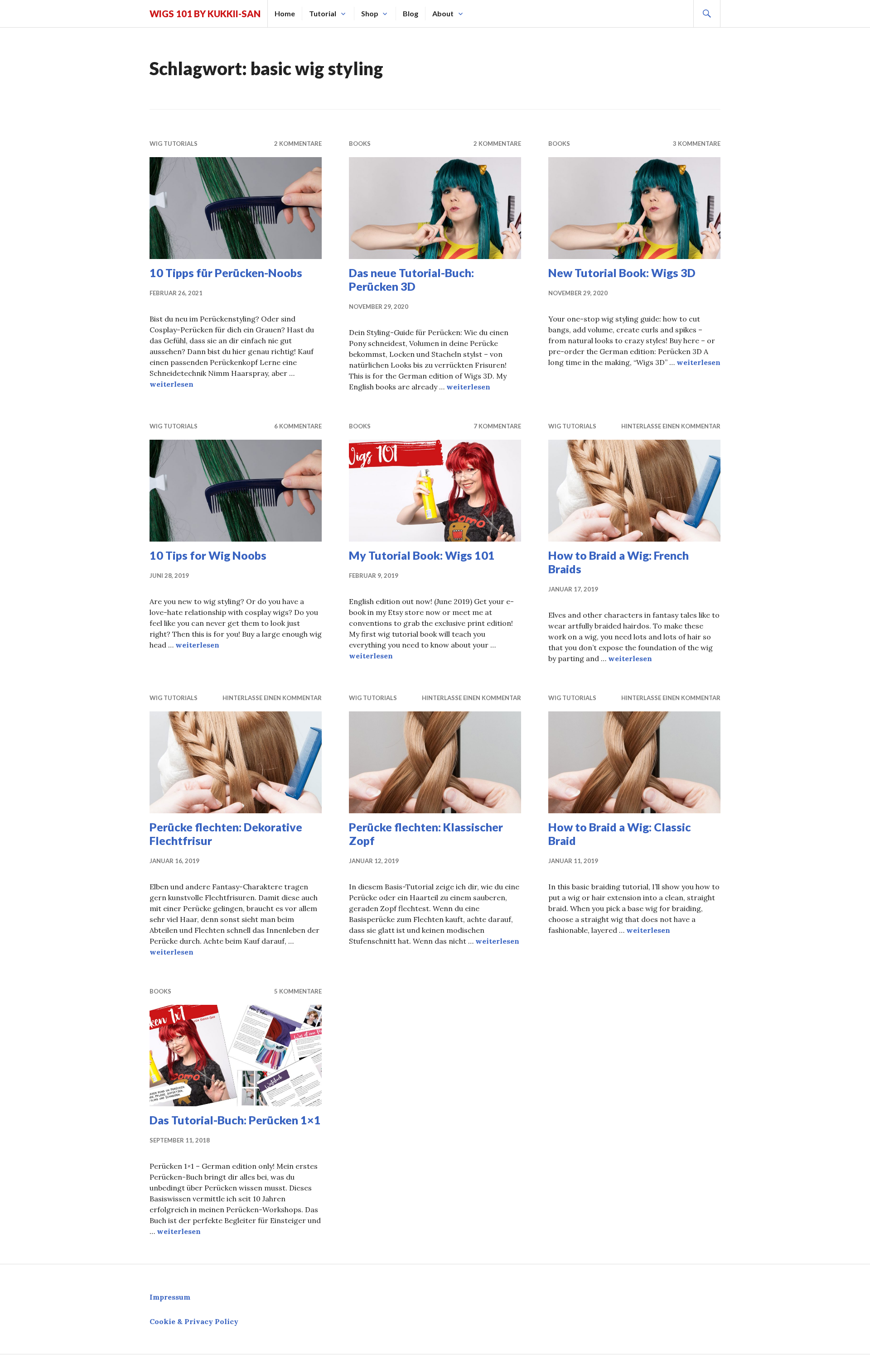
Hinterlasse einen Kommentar (670, 426)
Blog (410, 13)
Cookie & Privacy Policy (194, 1321)
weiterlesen (171, 384)
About (443, 13)
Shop (369, 13)
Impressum (170, 1296)
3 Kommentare (696, 143)
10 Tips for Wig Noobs (208, 555)
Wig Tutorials (174, 143)
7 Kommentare (497, 426)
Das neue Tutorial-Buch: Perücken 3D (411, 279)
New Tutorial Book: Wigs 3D (622, 272)
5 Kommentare (298, 991)
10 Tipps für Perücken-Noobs (226, 272)
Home (285, 13)
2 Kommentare (298, 143)
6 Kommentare (298, 426)
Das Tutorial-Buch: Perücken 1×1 (235, 1120)
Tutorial (322, 13)
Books (360, 143)
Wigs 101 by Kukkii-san (205, 13)
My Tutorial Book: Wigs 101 (422, 555)
